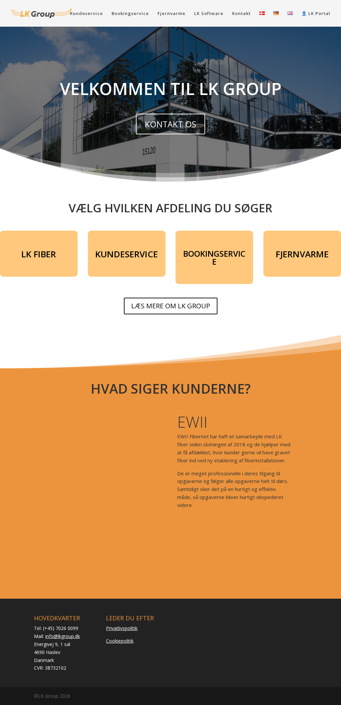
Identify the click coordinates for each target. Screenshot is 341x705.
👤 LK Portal (315, 13)
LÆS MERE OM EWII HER (221, 524)
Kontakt (241, 13)
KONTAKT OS (170, 124)
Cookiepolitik (120, 641)
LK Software (208, 13)
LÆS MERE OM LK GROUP (170, 305)
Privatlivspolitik (122, 628)
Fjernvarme (171, 13)
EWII (192, 421)
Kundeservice (86, 13)
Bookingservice (130, 13)
